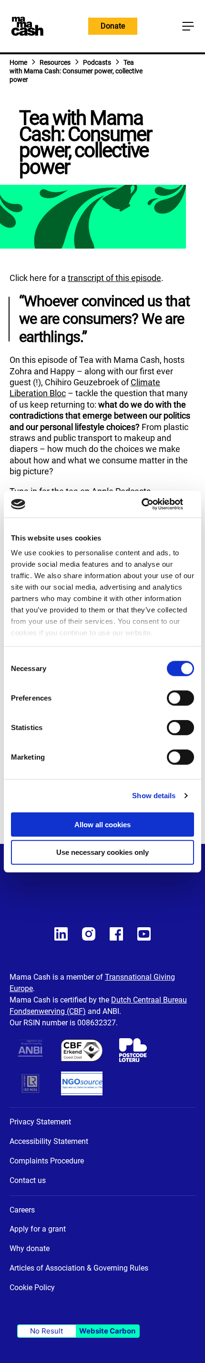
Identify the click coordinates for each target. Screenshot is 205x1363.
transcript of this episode (114, 278)
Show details (153, 796)
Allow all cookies (102, 824)
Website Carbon (107, 1330)
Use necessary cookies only (102, 852)
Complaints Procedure (47, 1160)
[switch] (180, 699)
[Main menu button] (187, 26)
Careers (22, 1209)
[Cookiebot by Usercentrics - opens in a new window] (152, 504)
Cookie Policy (32, 1287)
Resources (55, 62)
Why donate (30, 1248)
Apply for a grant (38, 1228)
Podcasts (97, 62)
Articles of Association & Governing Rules (79, 1268)
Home (18, 62)
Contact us (28, 1180)
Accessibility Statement (49, 1141)
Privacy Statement (40, 1121)
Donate (113, 25)
